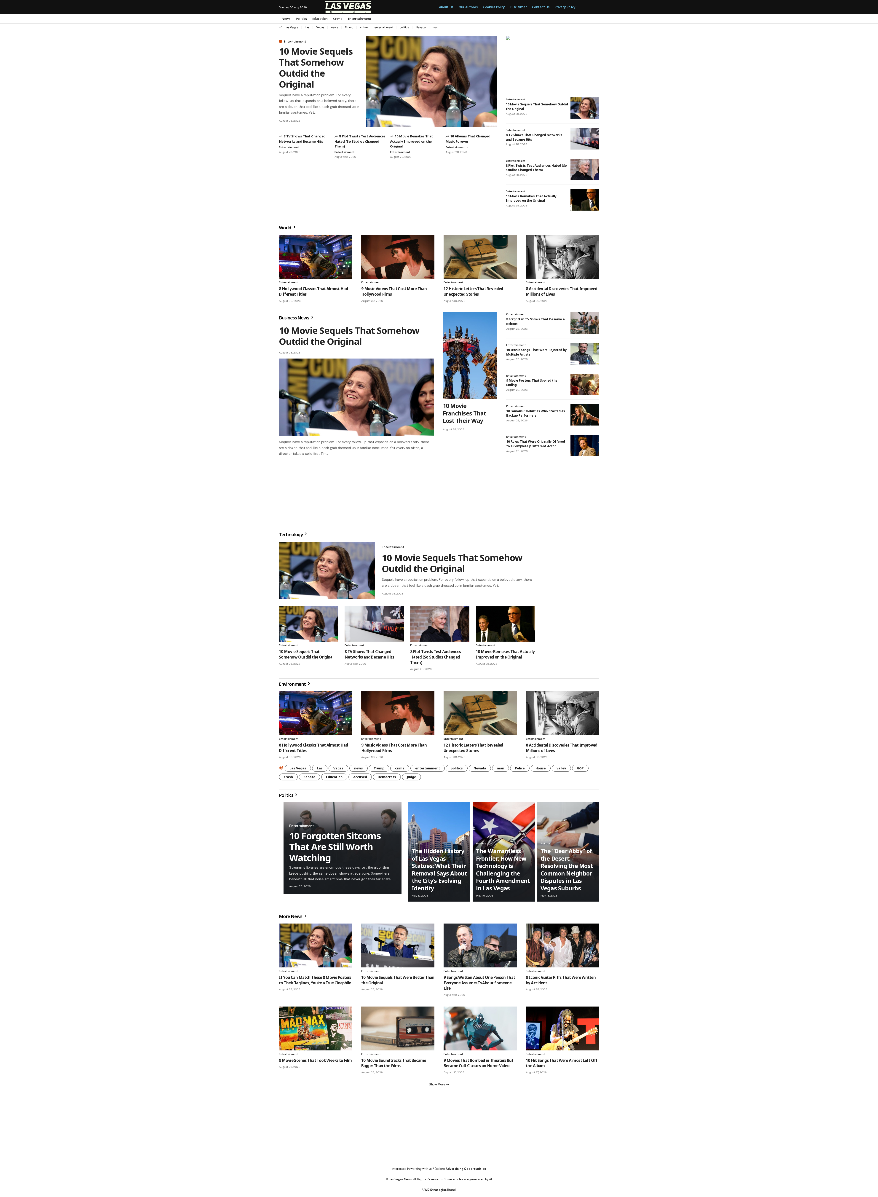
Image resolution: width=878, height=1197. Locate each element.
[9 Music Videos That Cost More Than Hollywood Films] (397, 257)
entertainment (384, 27)
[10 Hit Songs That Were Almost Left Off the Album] (562, 1030)
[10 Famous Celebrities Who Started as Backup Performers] (584, 415)
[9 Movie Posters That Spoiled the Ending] (584, 384)
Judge (411, 779)
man (435, 27)
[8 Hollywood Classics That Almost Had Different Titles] (315, 257)
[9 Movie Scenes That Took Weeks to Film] (315, 1030)
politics (404, 27)
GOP (580, 770)
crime (364, 27)
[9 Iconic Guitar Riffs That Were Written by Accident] (562, 947)
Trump (349, 27)
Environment (293, 686)
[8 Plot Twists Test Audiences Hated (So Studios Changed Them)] (584, 169)
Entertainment (295, 41)
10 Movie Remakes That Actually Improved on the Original (411, 141)
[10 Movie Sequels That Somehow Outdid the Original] (431, 81)
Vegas (320, 27)
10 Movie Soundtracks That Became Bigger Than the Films (393, 1065)
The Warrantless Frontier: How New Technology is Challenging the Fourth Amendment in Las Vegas (503, 871)
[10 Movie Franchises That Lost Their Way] (470, 355)
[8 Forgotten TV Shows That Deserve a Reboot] (584, 323)
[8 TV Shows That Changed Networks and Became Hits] (584, 139)
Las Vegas (291, 27)
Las (307, 27)
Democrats (387, 779)
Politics (286, 797)
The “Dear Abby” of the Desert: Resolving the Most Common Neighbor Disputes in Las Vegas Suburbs (567, 871)
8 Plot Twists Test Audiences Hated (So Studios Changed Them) (360, 141)
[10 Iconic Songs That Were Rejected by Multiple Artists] (584, 353)
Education (334, 779)
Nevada (421, 27)
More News (291, 918)
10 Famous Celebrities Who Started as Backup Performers (535, 413)
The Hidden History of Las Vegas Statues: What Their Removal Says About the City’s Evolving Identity (439, 871)
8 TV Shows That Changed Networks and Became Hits (369, 656)
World (285, 228)
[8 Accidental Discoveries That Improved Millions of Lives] (562, 257)
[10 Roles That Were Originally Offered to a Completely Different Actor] (584, 445)
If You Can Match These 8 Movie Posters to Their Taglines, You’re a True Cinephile (315, 982)
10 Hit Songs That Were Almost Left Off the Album (561, 1065)
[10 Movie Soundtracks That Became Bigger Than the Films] (397, 1030)
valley (561, 770)
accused (360, 779)
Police (520, 770)
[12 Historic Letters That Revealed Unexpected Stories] (480, 257)
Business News (294, 318)
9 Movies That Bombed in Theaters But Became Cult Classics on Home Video (478, 1065)
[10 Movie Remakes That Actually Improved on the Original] (584, 200)
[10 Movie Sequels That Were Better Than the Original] (397, 947)
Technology (291, 536)
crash (288, 779)
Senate (309, 779)
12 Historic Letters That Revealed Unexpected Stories (473, 291)
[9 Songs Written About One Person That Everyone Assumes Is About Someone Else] (480, 947)
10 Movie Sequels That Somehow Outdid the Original (316, 67)
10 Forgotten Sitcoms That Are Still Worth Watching (335, 848)
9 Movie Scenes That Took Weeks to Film (315, 1062)
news (334, 27)
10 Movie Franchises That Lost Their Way (464, 413)
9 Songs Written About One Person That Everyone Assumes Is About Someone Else (479, 985)
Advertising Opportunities (466, 1172)
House (540, 770)
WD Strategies (435, 1193)
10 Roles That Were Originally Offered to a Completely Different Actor (535, 443)
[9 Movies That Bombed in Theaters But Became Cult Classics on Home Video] (480, 1030)
